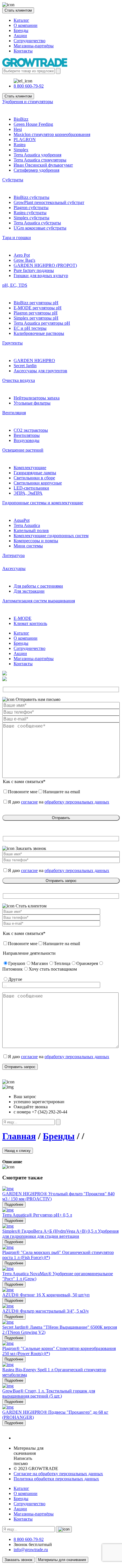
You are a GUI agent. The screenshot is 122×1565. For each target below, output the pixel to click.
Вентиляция (14, 412)
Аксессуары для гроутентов (40, 370)
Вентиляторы (27, 435)
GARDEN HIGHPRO (34, 360)
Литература (13, 555)
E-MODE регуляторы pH (38, 307)
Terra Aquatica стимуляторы (40, 160)
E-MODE (22, 618)
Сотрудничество (29, 40)
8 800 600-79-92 (29, 86)
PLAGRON (25, 139)
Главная (19, 1136)
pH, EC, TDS (14, 285)
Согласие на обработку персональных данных (58, 1473)
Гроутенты (12, 343)
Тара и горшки (16, 237)
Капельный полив (31, 530)
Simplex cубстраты (31, 217)
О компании (25, 25)
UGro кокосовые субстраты (40, 228)
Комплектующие (30, 467)
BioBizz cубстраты (31, 197)
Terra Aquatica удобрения (37, 154)
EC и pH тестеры (30, 328)
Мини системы (28, 545)
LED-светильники (31, 488)
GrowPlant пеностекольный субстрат (49, 202)
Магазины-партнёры (34, 45)
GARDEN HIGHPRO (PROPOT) (45, 265)
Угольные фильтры (32, 403)
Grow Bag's (24, 260)
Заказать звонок (18, 1560)
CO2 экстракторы (31, 430)
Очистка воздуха (18, 380)
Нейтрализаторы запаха (37, 397)
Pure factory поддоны (34, 270)
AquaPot (22, 520)
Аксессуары (14, 568)
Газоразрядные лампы (35, 472)
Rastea (20, 144)
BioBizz (21, 119)
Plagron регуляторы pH (36, 313)
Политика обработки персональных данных (56, 1478)
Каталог (21, 20)
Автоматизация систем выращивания (38, 600)
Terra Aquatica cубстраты (37, 222)
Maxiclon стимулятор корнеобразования (52, 134)
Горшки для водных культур (41, 275)
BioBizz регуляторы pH (36, 302)
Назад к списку (18, 1151)
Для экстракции (29, 591)
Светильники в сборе (34, 477)
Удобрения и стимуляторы (27, 101)
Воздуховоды (26, 440)
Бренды (21, 30)
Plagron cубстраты (31, 207)
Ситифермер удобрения (36, 170)
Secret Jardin (25, 365)
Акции (20, 35)
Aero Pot (22, 255)
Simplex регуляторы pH (36, 318)
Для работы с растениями (38, 586)
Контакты (23, 50)
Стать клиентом (18, 10)
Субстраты (12, 179)
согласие (29, 801)
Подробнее (14, 1204)
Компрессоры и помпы (36, 540)
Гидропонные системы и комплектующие (42, 502)
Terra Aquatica (27, 525)
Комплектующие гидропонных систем (51, 535)
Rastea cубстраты (30, 212)
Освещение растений (22, 450)
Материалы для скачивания (62, 1560)
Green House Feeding (33, 124)
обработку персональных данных (77, 801)
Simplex (21, 149)
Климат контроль (30, 623)
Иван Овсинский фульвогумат (43, 165)
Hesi (18, 129)
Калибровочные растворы (39, 333)
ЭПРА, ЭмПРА (28, 493)
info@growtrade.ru (31, 1549)
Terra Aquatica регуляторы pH (42, 323)
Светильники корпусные (38, 482)
